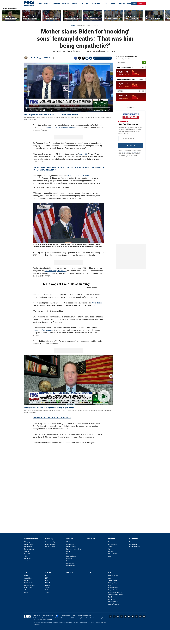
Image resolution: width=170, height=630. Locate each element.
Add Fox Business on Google (103, 58)
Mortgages (27, 542)
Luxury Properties (134, 546)
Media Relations (113, 587)
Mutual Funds (70, 565)
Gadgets (27, 580)
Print (87, 58)
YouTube (121, 616)
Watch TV (142, 3)
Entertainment (112, 542)
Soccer (47, 587)
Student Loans (28, 544)
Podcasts (121, 3)
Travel (110, 546)
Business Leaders (71, 556)
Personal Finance (42, 3)
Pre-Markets (70, 563)
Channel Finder (113, 576)
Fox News (111, 597)
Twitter (79, 58)
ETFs (67, 554)
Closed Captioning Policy (115, 592)
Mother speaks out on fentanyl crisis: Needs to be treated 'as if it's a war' (51, 115)
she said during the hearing (56, 271)
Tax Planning (28, 561)
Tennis (47, 592)
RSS (132, 616)
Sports (48, 572)
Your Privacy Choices (64, 615)
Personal (132, 542)
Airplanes (111, 551)
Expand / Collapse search (129, 3)
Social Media (28, 578)
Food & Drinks (112, 554)
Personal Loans (29, 549)
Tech (105, 3)
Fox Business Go (113, 602)
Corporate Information (115, 590)
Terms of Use (135, 152)
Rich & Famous (112, 544)
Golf (46, 590)
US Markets (70, 544)
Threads (83, 58)
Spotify (140, 616)
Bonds (68, 551)
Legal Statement (47, 619)
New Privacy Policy (48, 615)
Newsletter (136, 616)
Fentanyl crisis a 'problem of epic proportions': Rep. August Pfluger (49, 408)
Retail (68, 561)
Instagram (117, 616)
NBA (46, 578)
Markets (65, 3)
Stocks (68, 542)
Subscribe (131, 145)
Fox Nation (111, 599)
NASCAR (48, 583)
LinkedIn (129, 616)
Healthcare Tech (29, 585)
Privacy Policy (125, 152)
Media (73, 25)
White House (97, 303)
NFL (46, 576)
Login (134, 3)
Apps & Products (113, 604)
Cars (109, 549)
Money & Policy (50, 544)
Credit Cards (28, 546)
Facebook (75, 58)
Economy (55, 3)
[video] (68, 380)
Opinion (69, 572)
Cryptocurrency (71, 546)
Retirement (27, 558)
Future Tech (28, 587)
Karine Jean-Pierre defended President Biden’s (64, 127)
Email (90, 58)
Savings (26, 551)
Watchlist (75, 3)
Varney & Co (83, 154)
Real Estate (96, 3)
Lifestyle (84, 3)
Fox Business (29, 3)
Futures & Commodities (73, 549)
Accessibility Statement (115, 594)
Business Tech (28, 583)
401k (25, 556)
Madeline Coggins (36, 58)
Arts (109, 556)
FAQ (109, 585)
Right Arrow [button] (166, 15)
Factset (83, 618)
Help (74, 615)
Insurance (27, 554)
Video (113, 3)
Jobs (109, 578)
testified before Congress (43, 330)
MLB (46, 580)
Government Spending (52, 542)
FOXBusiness (48, 58)
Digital (26, 576)
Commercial (133, 544)
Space (26, 592)
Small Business (50, 546)
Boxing (47, 585)
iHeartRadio (144, 616)
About (110, 572)
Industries (69, 558)
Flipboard (125, 616)
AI (25, 590)
